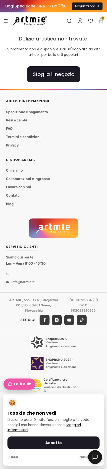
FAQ (9, 128)
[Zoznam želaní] (91, 21)
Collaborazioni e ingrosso (28, 179)
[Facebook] (45, 320)
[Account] (80, 20)
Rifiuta (13, 457)
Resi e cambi (16, 120)
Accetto (53, 442)
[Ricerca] (69, 20)
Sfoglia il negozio (53, 74)
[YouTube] (69, 320)
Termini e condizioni (23, 137)
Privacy (12, 145)
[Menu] (5, 20)
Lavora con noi (18, 187)
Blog (10, 204)
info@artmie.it (23, 282)
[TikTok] (82, 320)
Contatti (13, 195)
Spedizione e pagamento (27, 112)
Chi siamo (14, 170)
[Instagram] (57, 320)
